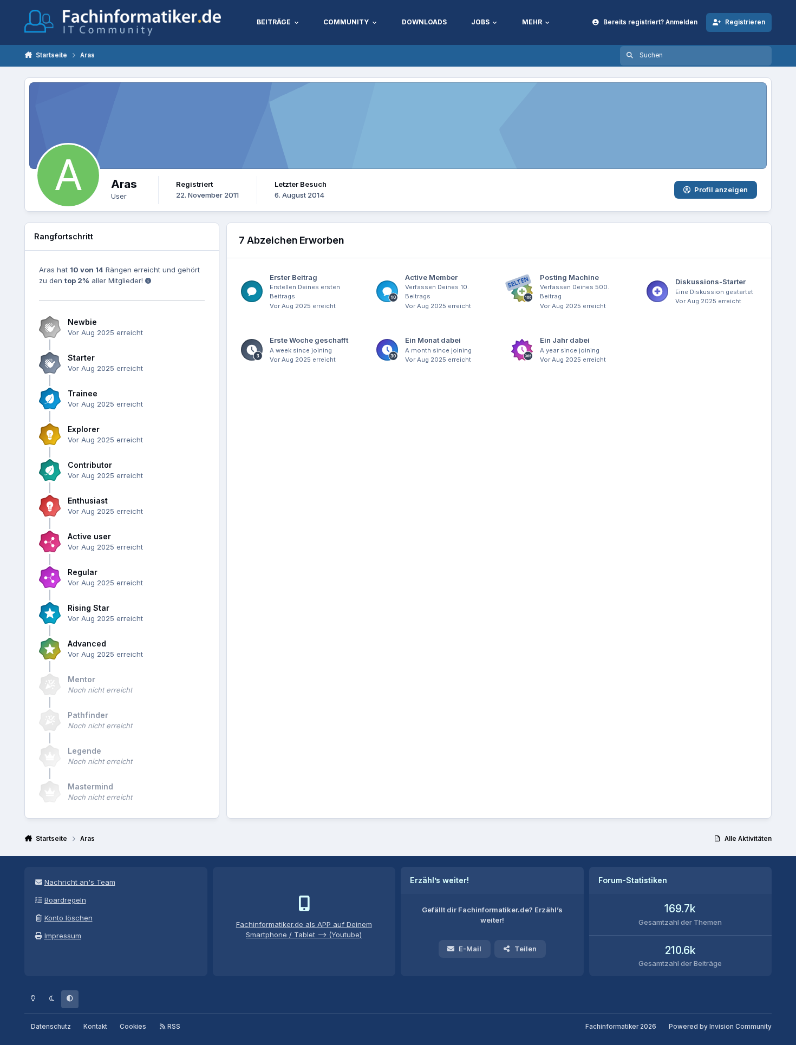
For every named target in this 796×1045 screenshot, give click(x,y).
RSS (173, 1026)
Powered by (720, 1026)
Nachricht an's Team (79, 882)
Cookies (133, 1026)
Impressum (62, 935)
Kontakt (95, 1026)
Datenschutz (51, 1026)
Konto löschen (68, 917)
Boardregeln (65, 900)
